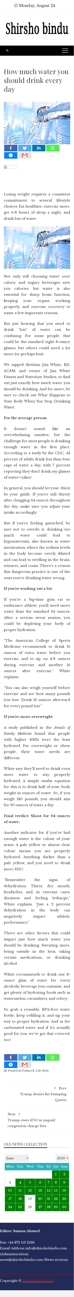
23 (64, 1199)
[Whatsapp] (52, 148)
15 (56, 1191)
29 (56, 1207)
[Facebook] (10, 148)
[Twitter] (24, 148)
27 (40, 1207)
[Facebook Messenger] (10, 155)
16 (64, 1191)
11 (20, 1191)
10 (10, 1191)
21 (48, 1199)
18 (20, 1199)
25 (20, 1207)
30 (64, 1207)
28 (49, 1207)
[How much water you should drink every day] (37, 120)
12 (30, 1191)
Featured (28, 1070)
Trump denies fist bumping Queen (43, 1094)
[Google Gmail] (24, 155)
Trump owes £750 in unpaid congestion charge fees (31, 1120)
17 (10, 1199)
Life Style (42, 1070)
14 (48, 1191)
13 (40, 1191)
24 (10, 1207)
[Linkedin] (38, 148)
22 (56, 1199)
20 (40, 1199)
